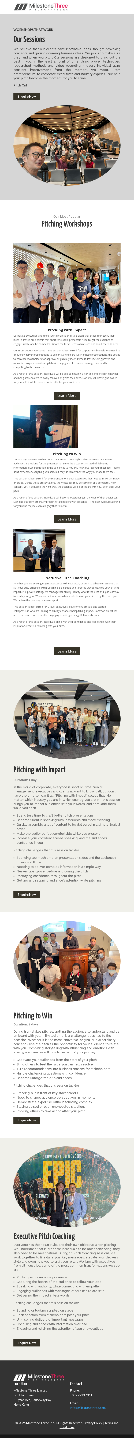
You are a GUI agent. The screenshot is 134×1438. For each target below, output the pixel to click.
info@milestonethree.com (88, 1408)
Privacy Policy (92, 1423)
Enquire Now (27, 96)
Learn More (66, 395)
